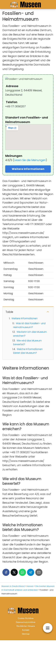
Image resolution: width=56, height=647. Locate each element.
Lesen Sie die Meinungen (30, 160)
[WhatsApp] (22, 572)
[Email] (38, 572)
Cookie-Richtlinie (26, 618)
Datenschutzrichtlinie (25, 622)
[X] (14, 572)
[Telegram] (30, 572)
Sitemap (26, 634)
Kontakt (25, 630)
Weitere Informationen (28, 169)
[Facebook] (6, 572)
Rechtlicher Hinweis (25, 626)
